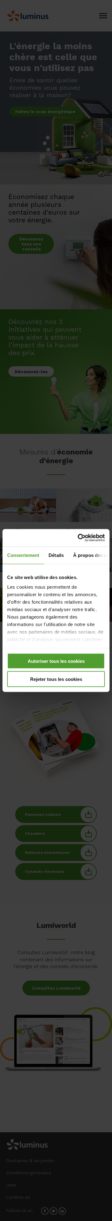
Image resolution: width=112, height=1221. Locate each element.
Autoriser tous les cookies (56, 660)
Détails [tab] (56, 555)
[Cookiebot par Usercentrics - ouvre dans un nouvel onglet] (79, 538)
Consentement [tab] (23, 555)
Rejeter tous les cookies (56, 679)
